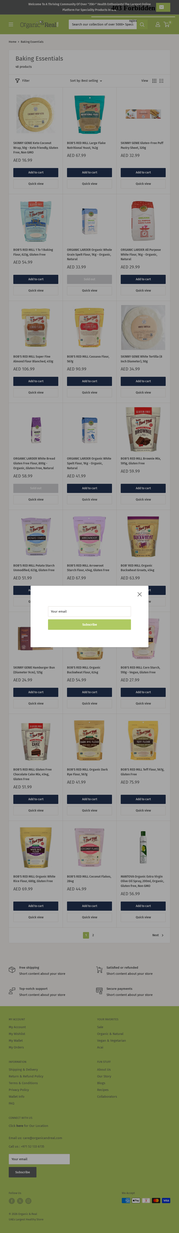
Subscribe (89, 625)
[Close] (140, 594)
